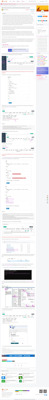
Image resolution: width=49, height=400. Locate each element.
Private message (32, 9)
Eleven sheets (5, 9)
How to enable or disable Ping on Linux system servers (11, 373)
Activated (39, 30)
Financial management (41, 61)
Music (40, 55)
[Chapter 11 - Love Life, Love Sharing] (5, 392)
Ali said (42, 55)
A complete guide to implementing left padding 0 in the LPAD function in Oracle (12, 377)
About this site (17, 394)
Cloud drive (38, 60)
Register (43, 1)
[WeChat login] (40, 20)
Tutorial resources (5, 5)
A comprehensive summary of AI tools (42, 42)
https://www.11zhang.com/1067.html (9, 47)
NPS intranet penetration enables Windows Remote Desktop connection (16, 7)
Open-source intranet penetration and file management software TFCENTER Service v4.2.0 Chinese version (12, 381)
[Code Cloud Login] (43, 20)
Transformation (45, 57)
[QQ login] (38, 20)
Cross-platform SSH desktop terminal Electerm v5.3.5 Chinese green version (28, 373)
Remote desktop (44, 30)
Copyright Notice (20, 393)
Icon (41, 30)
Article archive (17, 393)
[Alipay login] (45, 20)
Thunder (42, 57)
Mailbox (46, 56)
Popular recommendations (40, 36)
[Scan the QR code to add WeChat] (47, 199)
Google (40, 58)
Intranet (42, 31)
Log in (40, 1)
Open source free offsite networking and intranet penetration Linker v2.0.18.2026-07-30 (28, 380)
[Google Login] (42, 22)
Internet (42, 59)
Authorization (39, 31)
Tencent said (38, 59)
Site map (28, 393)
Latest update (45, 36)
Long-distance (39, 57)
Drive (38, 55)
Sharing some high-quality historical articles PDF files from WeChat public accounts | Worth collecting (28, 377)
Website (44, 59)
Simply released (45, 60)
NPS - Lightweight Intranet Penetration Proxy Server (19, 49)
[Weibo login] (41, 20)
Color (44, 31)
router (38, 58)
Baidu (38, 61)
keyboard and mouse (39, 56)
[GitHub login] (46, 20)
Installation (44, 58)
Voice (42, 58)
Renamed (44, 56)
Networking (42, 60)
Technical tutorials (11, 5)
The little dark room (25, 393)
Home (2, 5)
